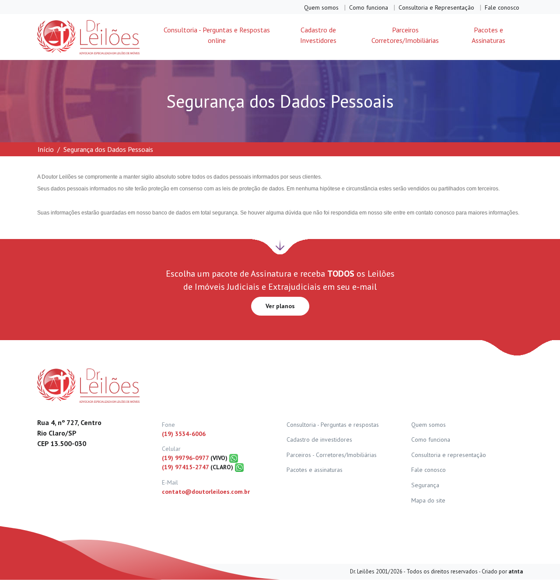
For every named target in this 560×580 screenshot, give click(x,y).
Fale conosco (502, 7)
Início (46, 149)
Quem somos (321, 7)
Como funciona (368, 7)
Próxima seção (280, 244)
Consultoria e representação (448, 455)
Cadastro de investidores (319, 439)
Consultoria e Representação (436, 7)
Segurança (425, 485)
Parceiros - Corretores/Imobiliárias (332, 455)
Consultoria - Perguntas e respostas (333, 425)
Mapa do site (428, 500)
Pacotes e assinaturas (315, 470)
